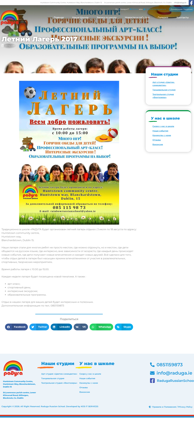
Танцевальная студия (164, 90)
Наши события (160, 131)
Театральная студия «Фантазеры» (163, 96)
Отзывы (156, 140)
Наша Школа (80, 17)
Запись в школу (107, 17)
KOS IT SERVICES (89, 406)
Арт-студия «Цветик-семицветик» (163, 83)
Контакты (183, 17)
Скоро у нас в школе (163, 126)
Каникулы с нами (161, 135)
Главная (59, 17)
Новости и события (137, 17)
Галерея (163, 17)
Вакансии (157, 144)
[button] (16, 327)
